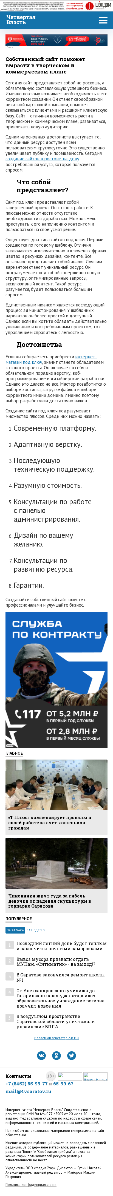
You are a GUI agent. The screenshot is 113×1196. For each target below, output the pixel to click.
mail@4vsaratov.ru (28, 1091)
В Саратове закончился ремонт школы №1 (60, 977)
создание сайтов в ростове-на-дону (42, 159)
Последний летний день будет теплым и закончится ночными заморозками (61, 946)
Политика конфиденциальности (30, 1184)
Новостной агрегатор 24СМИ (56, 1038)
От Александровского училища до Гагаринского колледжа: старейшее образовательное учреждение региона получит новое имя (60, 998)
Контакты (18, 1076)
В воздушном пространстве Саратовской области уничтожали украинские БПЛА (55, 1021)
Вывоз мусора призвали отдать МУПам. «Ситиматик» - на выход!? (55, 962)
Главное (14, 753)
